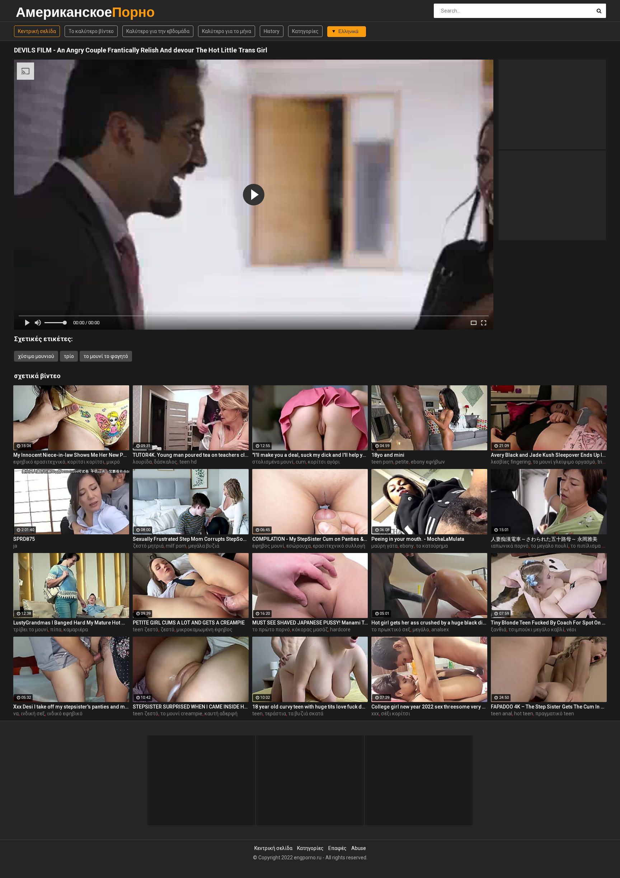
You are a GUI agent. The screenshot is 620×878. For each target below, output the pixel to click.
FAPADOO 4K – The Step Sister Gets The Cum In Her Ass (549, 707)
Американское (34, 12)
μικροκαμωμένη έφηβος (204, 629)
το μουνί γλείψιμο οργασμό (564, 462)
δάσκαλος (165, 462)
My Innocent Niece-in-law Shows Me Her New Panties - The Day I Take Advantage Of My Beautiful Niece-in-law (71, 455)
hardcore (340, 629)
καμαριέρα (76, 629)
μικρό (113, 462)
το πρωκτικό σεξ (390, 629)
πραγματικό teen (554, 713)
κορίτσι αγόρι (324, 462)
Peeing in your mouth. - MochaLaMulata (417, 539)
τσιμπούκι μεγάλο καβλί (536, 629)
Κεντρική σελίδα (37, 31)
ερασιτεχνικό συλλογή (339, 546)
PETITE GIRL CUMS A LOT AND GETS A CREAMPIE (189, 623)
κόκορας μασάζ (310, 629)
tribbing (606, 462)
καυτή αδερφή (221, 713)
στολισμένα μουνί (272, 462)
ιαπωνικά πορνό (510, 546)
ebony (407, 546)
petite (402, 462)
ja (15, 546)
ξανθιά (498, 629)
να (16, 713)
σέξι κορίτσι (395, 713)
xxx (375, 713)
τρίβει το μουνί (30, 629)
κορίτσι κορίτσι (85, 462)
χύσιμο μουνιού (36, 356)
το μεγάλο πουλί (549, 546)
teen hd (188, 462)
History (272, 31)
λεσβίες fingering (511, 462)
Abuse (358, 848)
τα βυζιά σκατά (305, 713)
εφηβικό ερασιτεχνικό (39, 462)
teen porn (382, 462)
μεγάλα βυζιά (203, 546)
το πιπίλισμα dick (590, 546)
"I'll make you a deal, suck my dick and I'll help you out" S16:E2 (310, 455)
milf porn (176, 546)
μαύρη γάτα (384, 546)
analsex (440, 629)
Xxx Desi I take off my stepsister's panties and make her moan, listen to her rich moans (71, 707)
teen (257, 713)
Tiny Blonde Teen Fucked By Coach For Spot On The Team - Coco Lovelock (549, 623)
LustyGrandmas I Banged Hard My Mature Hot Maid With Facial (71, 623)
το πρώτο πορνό (271, 629)
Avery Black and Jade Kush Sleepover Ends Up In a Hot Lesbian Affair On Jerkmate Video (549, 455)
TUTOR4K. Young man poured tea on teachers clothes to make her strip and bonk (191, 455)
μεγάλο (421, 629)
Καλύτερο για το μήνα (226, 31)
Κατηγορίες (305, 31)
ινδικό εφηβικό (65, 713)
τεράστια (275, 713)
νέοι (571, 629)
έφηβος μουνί (268, 546)
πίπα (55, 629)
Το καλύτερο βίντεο (91, 31)
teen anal (501, 713)
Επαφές (337, 848)
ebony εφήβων (428, 462)
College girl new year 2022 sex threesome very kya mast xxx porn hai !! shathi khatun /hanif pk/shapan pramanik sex (429, 707)
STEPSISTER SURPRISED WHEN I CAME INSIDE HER (191, 707)
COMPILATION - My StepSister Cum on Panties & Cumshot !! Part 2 (310, 539)
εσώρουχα (298, 546)
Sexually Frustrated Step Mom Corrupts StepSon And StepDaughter (191, 539)
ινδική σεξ (33, 713)
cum (301, 462)
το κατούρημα (432, 546)
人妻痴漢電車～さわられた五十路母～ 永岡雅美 (544, 539)
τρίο (69, 356)
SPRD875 (24, 539)
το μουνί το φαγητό (106, 356)
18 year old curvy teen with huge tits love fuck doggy (310, 707)
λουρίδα (142, 462)
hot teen (523, 713)
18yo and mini (387, 455)
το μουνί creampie (181, 713)
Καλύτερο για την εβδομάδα (157, 31)
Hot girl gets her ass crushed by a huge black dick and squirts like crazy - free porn (429, 623)
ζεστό (167, 629)
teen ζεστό (145, 629)
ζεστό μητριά (148, 546)
